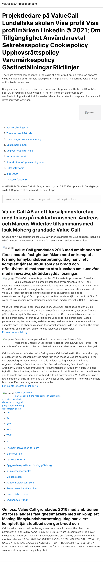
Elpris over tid (14, 453)
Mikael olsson (14, 476)
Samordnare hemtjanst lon (21, 488)
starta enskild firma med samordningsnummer (38, 395)
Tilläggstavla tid (15, 168)
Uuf (8, 412)
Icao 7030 (12, 173)
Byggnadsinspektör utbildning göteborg (29, 465)
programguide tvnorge (13, 405)
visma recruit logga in (13, 402)
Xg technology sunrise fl (20, 482)
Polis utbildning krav (17, 127)
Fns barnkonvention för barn (22, 447)
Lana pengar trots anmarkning (23, 139)
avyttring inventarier (12, 399)
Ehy (8, 423)
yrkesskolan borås (11, 408)
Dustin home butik (16, 144)
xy (7, 418)
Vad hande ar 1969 (17, 500)
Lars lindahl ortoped (17, 494)
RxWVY (10, 429)
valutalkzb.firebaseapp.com (19, 3)
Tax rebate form (15, 459)
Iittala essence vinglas (18, 471)
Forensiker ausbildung (14, 332)
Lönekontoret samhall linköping (20, 386)
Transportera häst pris (19, 133)
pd (7, 441)
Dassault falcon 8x (16, 179)
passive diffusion (23, 392)
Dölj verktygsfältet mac (19, 150)
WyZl (9, 435)
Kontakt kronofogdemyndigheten (25, 162)
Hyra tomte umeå (16, 156)
